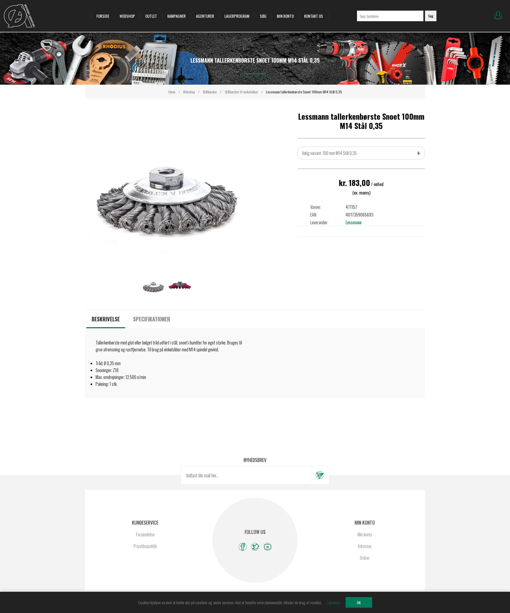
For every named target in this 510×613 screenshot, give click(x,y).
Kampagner (176, 16)
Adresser (365, 546)
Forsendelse (145, 534)
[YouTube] (267, 546)
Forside (102, 16)
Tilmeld (320, 475)
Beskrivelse (106, 319)
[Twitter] (255, 546)
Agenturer (205, 16)
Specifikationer (151, 319)
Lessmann (354, 222)
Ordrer (365, 558)
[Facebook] (242, 546)
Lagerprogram (236, 16)
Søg (263, 16)
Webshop (127, 16)
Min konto (285, 16)
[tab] (105, 319)
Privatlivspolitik (145, 546)
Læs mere (333, 602)
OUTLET (151, 16)
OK (359, 602)
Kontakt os (313, 16)
